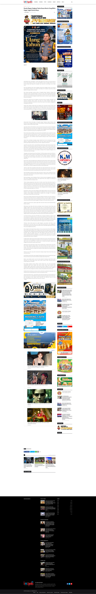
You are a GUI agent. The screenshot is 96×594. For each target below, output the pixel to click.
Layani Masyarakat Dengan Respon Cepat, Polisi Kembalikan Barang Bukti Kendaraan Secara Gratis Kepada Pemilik (49, 544)
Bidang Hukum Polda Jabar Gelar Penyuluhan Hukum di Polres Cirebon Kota (49, 569)
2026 (64, 500)
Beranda (25, 6)
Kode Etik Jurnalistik (50, 592)
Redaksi (34, 592)
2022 (64, 506)
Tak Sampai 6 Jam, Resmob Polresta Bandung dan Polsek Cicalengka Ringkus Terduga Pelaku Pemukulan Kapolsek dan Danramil (49, 523)
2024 (64, 503)
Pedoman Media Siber (42, 592)
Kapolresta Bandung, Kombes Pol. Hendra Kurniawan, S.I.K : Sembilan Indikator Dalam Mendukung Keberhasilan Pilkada (67, 417)
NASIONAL (70, 592)
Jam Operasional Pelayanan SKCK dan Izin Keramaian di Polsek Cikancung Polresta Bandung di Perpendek (67, 398)
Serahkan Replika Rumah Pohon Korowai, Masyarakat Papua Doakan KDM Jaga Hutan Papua (51, 466)
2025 (64, 502)
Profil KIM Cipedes (56, 592)
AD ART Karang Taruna (66, 311)
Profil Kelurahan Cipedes (64, 592)
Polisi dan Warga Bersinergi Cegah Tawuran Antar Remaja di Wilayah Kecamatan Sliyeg (50, 555)
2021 (64, 508)
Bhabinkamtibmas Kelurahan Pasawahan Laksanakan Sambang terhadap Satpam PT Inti (50, 564)
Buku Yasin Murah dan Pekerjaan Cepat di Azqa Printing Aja (66, 300)
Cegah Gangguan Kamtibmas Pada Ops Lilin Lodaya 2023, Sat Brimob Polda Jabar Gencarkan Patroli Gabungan (50, 575)
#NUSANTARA (29, 448)
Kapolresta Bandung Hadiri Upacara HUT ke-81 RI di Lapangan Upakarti (49, 535)
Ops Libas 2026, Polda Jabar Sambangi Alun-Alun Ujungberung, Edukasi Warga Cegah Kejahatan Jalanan (66, 317)
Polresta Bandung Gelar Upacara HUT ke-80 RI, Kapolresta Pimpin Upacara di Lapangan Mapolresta (50, 530)
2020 (64, 509)
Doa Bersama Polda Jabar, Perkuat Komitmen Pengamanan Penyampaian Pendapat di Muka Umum (67, 306)
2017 (64, 514)
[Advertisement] (40, 437)
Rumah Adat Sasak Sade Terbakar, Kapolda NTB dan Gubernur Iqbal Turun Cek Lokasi (28, 466)
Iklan (37, 592)
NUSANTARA (28, 6)
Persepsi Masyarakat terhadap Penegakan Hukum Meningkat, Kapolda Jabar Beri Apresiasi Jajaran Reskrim (50, 514)
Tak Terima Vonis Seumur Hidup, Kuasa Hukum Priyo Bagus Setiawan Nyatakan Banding (50, 550)
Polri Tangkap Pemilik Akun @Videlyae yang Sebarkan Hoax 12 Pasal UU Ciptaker (66, 410)
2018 (64, 512)
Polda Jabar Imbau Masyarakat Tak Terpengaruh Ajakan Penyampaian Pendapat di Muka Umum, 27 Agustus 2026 (50, 502)
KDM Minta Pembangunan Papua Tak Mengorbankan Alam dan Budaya (39, 465)
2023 (64, 505)
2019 (64, 511)
